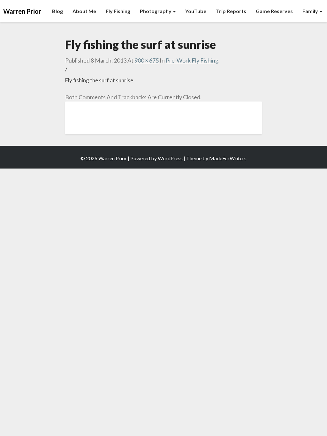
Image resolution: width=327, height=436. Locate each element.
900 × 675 (146, 60)
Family (310, 11)
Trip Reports (231, 11)
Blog (57, 11)
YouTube (195, 11)
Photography (156, 11)
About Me (84, 11)
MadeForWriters (228, 158)
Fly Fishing (118, 11)
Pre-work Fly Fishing (192, 60)
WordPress (170, 158)
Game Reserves (274, 11)
